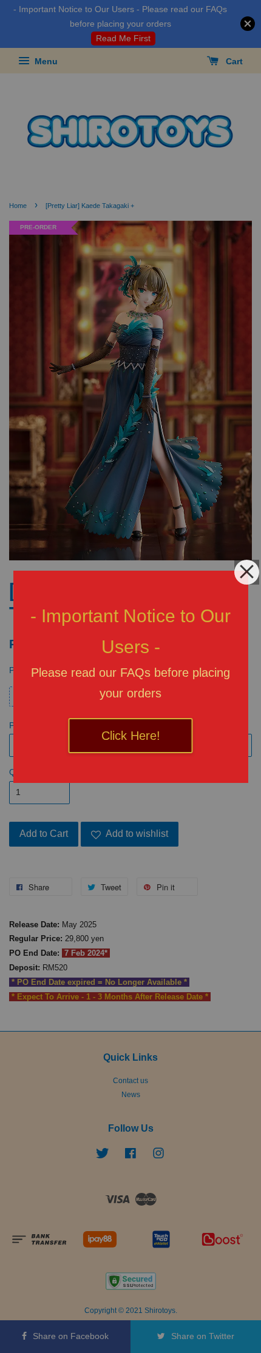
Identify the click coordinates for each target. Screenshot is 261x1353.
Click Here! (130, 735)
